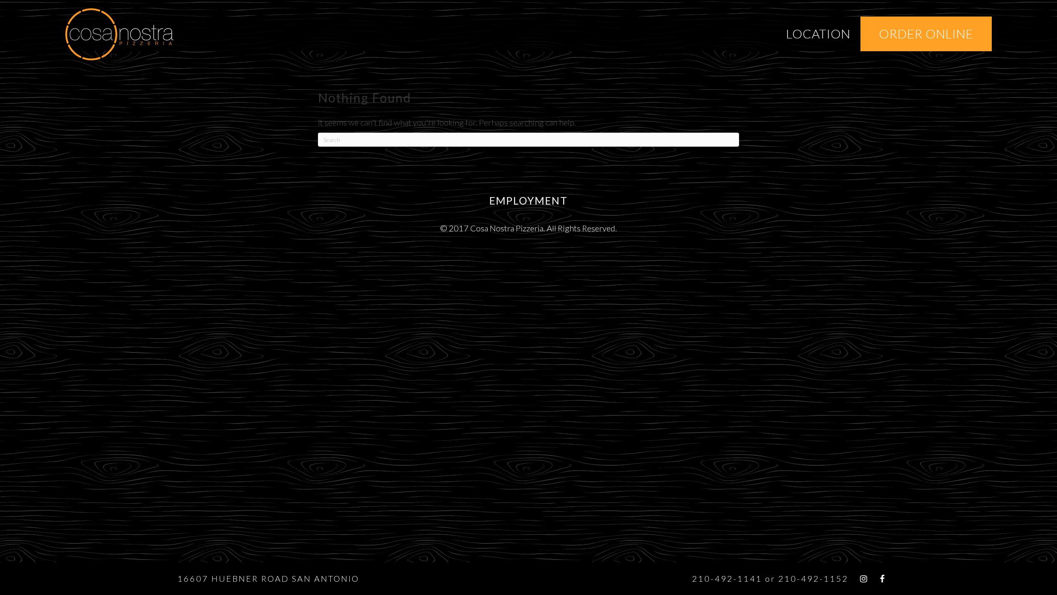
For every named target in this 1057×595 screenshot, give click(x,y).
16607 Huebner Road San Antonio (268, 578)
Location (818, 33)
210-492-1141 (727, 578)
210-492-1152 (813, 578)
